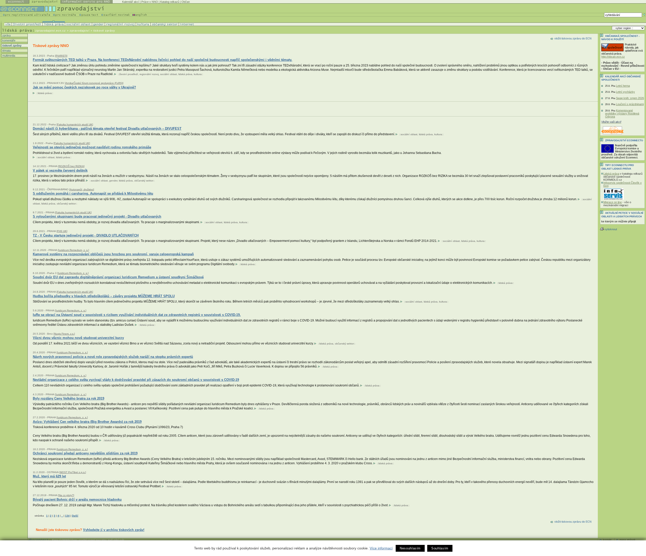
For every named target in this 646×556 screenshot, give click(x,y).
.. (62, 515)
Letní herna (623, 85)
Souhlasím (439, 548)
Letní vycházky (625, 91)
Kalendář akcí (130, 1)
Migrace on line (612, 202)
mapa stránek (627, 539)
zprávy (6, 35)
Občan (185, 1)
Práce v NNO (149, 1)
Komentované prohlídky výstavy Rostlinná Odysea (622, 113)
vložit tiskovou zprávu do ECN (572, 38)
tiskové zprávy (11, 45)
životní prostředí (128, 74)
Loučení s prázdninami (630, 104)
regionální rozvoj (149, 74)
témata (6, 50)
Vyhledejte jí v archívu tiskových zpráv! (113, 530)
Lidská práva (611, 173)
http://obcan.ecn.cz (613, 56)
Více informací (381, 548)
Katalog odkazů (169, 1)
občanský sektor (143, 180)
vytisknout (610, 229)
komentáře (8, 40)
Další (75, 515)
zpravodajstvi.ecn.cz (50, 30)
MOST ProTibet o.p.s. (72, 472)
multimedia (8, 55)
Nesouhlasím (410, 548)
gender (113, 180)
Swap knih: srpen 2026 (630, 98)
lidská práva (185, 74)
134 (67, 515)
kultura (198, 74)
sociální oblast (168, 74)
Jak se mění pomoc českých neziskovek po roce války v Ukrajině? (84, 87)
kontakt (607, 539)
